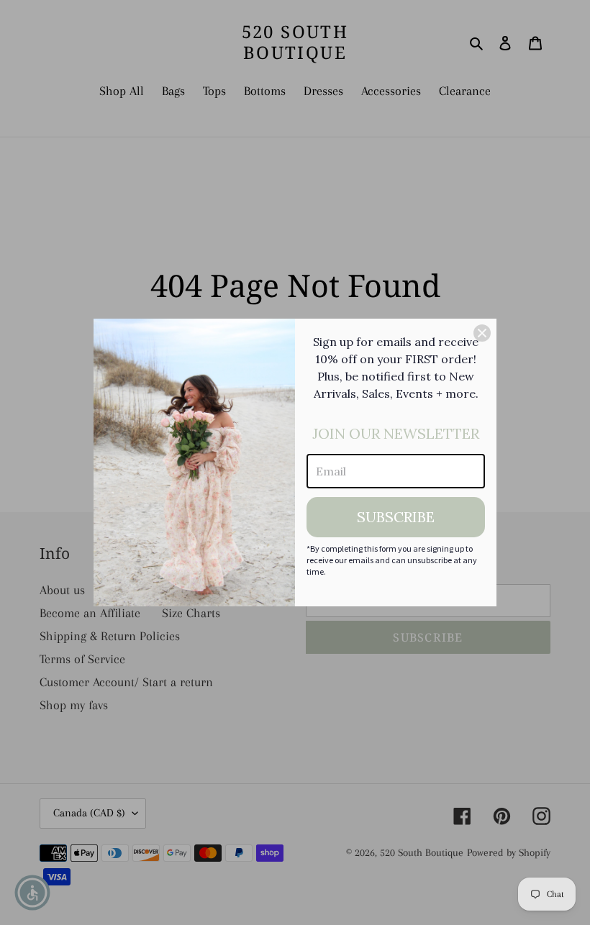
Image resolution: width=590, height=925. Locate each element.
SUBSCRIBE (396, 517)
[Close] (482, 333)
